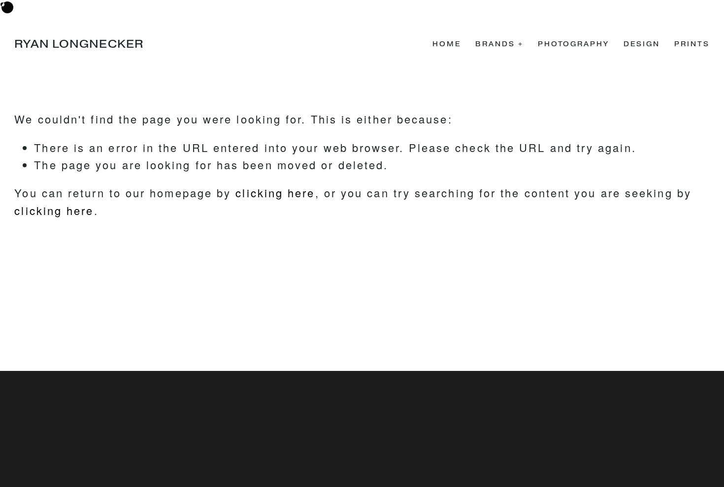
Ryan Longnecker (78, 44)
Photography (573, 44)
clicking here (275, 192)
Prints (691, 44)
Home (446, 44)
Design (641, 44)
